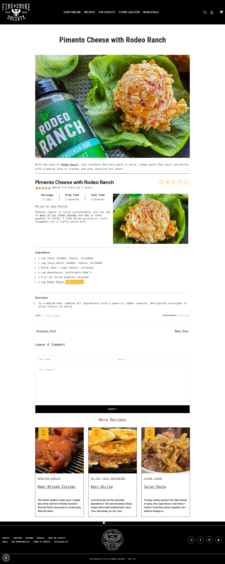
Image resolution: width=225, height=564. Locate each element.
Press (5, 542)
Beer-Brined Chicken (56, 487)
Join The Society (56, 538)
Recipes (89, 12)
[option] (59, 470)
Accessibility (61, 542)
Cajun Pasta (155, 487)
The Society (106, 12)
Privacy (40, 538)
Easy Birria (102, 487)
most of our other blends (58, 215)
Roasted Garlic (49, 478)
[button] (6, 558)
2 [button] (114, 519)
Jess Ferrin (59, 206)
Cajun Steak (153, 478)
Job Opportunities (20, 542)
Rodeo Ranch (69, 164)
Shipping (17, 538)
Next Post (182, 331)
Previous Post (46, 331)
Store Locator (129, 12)
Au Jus (96, 478)
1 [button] (110, 519)
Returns (29, 538)
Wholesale (151, 12)
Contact (6, 538)
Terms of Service (41, 542)
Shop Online (72, 12)
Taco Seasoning (113, 478)
